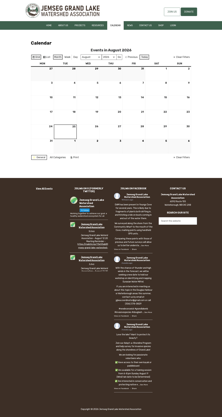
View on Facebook (121, 249)
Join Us (172, 11)
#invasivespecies (122, 312)
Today (144, 57)
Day (75, 57)
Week (67, 57)
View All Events (44, 188)
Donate (189, 11)
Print (74, 158)
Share (134, 249)
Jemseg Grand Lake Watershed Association (62, 10)
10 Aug (92, 231)
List (46, 58)
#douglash (137, 312)
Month (57, 57)
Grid (36, 58)
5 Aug (91, 264)
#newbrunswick (126, 308)
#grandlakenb (141, 308)
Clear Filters (183, 57)
